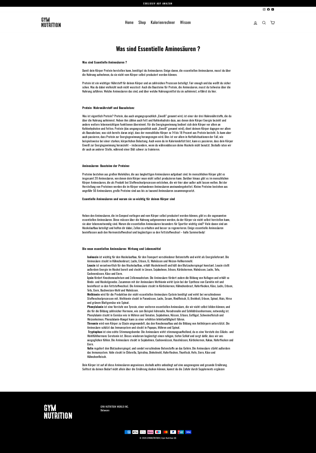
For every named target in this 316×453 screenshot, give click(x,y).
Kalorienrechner (163, 22)
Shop (142, 22)
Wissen (185, 22)
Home (129, 22)
